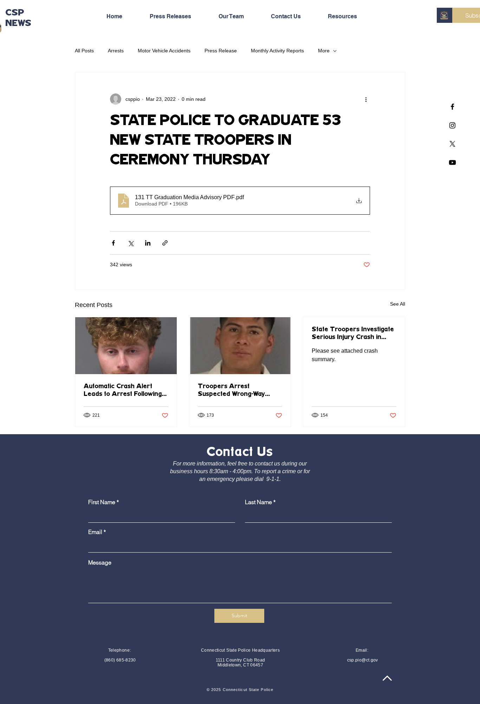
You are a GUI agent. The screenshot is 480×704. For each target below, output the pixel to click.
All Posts (84, 50)
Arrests (116, 50)
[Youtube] (452, 162)
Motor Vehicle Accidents (164, 50)
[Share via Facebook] (113, 243)
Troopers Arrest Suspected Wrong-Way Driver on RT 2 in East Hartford (232, 390)
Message (99, 562)
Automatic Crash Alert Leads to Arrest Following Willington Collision (123, 390)
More (324, 50)
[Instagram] (452, 125)
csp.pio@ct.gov (362, 660)
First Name (101, 502)
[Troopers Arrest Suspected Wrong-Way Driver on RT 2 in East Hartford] (240, 345)
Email (95, 532)
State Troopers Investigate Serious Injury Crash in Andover (353, 333)
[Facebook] (452, 107)
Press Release (221, 50)
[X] (452, 144)
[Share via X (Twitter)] (130, 243)
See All (397, 304)
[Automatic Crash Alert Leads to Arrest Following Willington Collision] (126, 345)
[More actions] (366, 99)
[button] (351, 16)
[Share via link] (165, 243)
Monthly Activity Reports (277, 50)
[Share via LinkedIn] (147, 243)
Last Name (258, 502)
